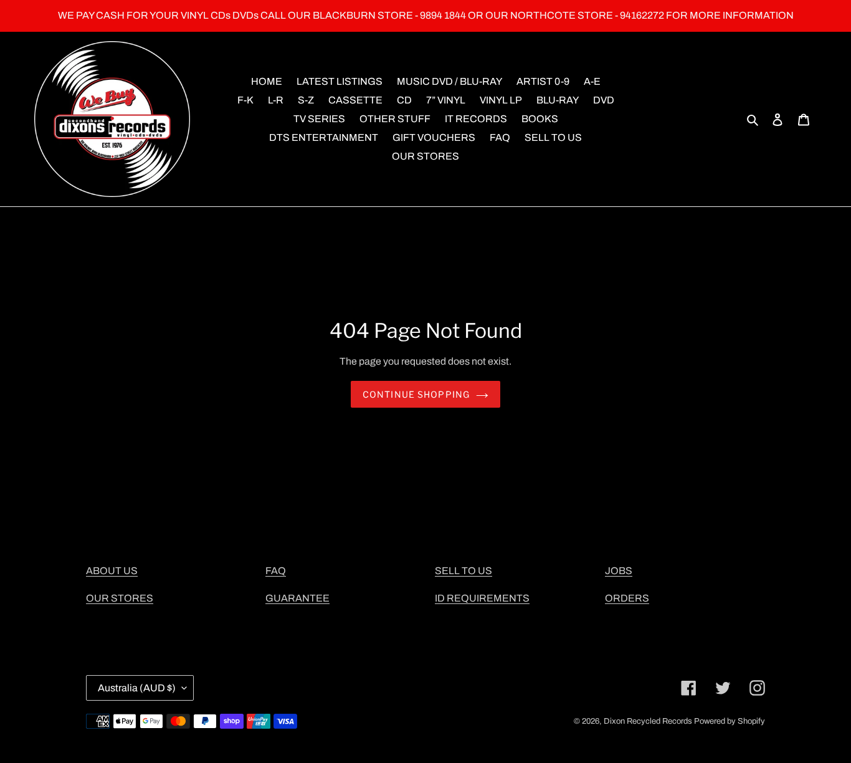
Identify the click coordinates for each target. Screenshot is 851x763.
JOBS (618, 570)
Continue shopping (416, 394)
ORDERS (627, 598)
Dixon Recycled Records (648, 721)
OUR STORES (119, 598)
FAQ (275, 570)
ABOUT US (112, 570)
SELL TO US (463, 570)
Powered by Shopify (729, 721)
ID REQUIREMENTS (482, 598)
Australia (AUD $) (137, 688)
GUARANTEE (297, 598)
